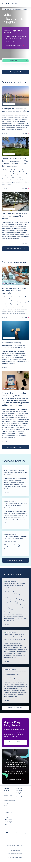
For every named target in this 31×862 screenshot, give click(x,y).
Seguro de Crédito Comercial (8, 796)
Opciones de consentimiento (15, 857)
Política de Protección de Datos (15, 845)
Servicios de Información (9, 800)
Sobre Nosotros (21, 797)
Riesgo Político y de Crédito (8, 804)
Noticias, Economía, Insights (19, 791)
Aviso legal (15, 842)
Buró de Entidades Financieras (15, 853)
